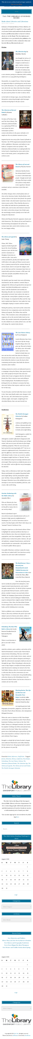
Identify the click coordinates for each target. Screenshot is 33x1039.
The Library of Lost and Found (21, 766)
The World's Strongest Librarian (11, 768)
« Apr (15, 895)
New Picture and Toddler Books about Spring (16, 947)
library (14, 759)
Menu (16, 11)
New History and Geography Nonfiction (16, 943)
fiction (3, 759)
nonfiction (19, 759)
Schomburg (5, 761)
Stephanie (12, 23)
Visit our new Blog (16, 4)
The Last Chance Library (23, 332)
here (17, 817)
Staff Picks (21, 756)
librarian (8, 759)
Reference (14, 756)
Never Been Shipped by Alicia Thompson (16, 945)
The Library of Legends (8, 237)
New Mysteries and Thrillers (16, 938)
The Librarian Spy (21, 51)
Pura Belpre (26, 759)
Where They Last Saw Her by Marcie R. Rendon (16, 940)
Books (9, 756)
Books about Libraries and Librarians (15, 21)
